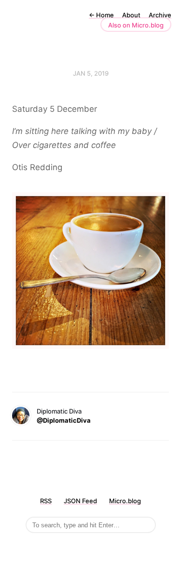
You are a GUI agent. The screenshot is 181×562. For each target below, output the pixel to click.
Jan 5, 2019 (91, 73)
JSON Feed (80, 501)
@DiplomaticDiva (64, 420)
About (131, 15)
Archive (160, 15)
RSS (46, 501)
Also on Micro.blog (136, 25)
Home (101, 15)
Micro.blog (125, 501)
